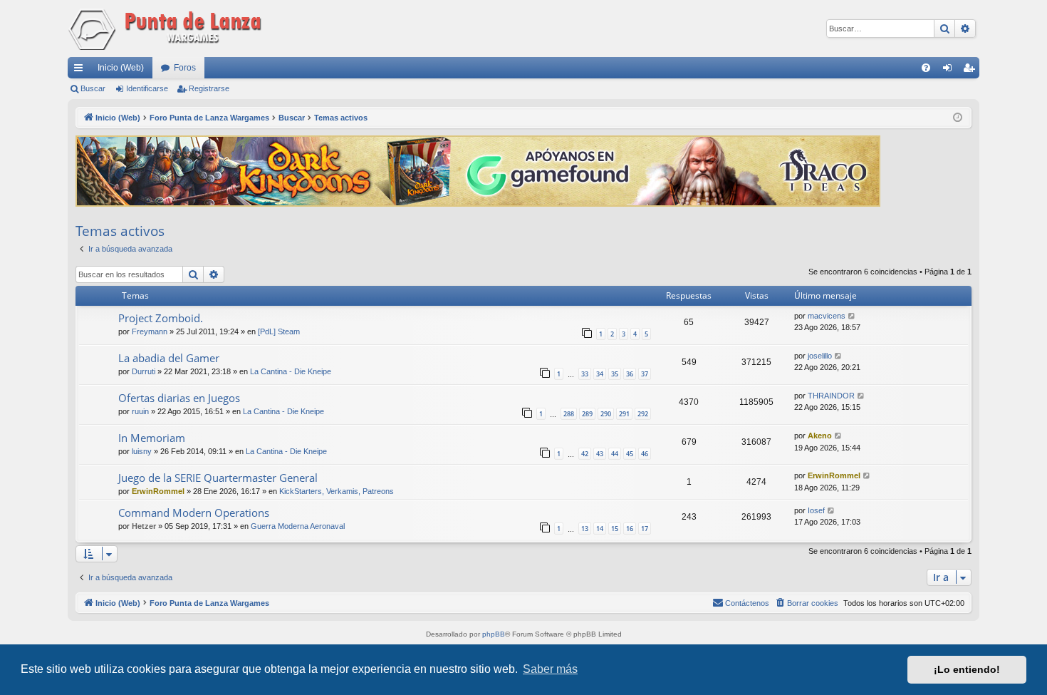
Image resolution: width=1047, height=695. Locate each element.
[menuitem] (926, 67)
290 (605, 413)
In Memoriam (151, 438)
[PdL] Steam (279, 331)
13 (584, 528)
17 (644, 528)
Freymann (149, 331)
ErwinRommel (158, 491)
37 (644, 374)
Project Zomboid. (160, 318)
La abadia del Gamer (168, 358)
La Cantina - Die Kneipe (290, 371)
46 (644, 453)
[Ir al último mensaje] (852, 316)
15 (614, 528)
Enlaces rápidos (81, 70)
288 (568, 413)
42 (584, 453)
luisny (142, 451)
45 (629, 453)
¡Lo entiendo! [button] (967, 669)
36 (629, 374)
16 (629, 528)
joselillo (820, 355)
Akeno (820, 435)
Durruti (143, 371)
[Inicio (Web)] (167, 28)
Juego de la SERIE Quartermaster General (218, 477)
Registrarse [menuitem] (971, 70)
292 (642, 413)
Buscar (92, 88)
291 (624, 413)
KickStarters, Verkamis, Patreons (336, 491)
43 (599, 453)
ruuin (140, 411)
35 (614, 374)
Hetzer (144, 526)
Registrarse (209, 88)
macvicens (826, 316)
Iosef (816, 510)
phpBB (493, 634)
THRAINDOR (831, 395)
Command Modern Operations (193, 512)
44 (614, 453)
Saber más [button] (550, 669)
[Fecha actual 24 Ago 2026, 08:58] (957, 118)
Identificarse (147, 88)
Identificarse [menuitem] (950, 70)
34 (599, 374)
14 (599, 528)
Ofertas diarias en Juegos (179, 398)
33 (584, 374)
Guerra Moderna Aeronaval (298, 526)
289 (587, 413)
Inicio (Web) (121, 68)
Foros (185, 68)
